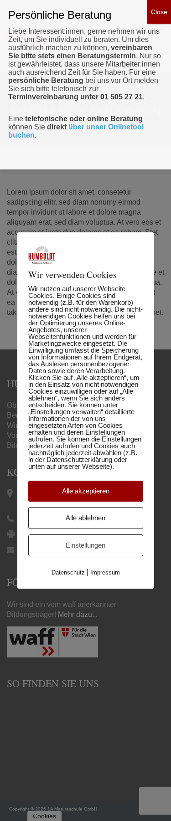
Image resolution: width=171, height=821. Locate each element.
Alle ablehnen (85, 518)
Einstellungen (85, 545)
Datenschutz (68, 572)
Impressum (105, 572)
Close (159, 11)
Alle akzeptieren (85, 491)
